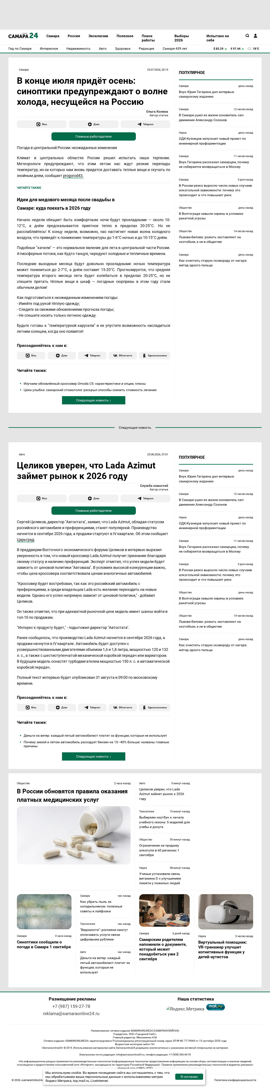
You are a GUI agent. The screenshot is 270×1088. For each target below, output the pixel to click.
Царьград (25, 539)
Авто (22, 454)
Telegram (148, 124)
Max (44, 124)
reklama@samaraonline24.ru (71, 1013)
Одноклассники (157, 355)
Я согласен (189, 1077)
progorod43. (73, 175)
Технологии (146, 811)
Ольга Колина (157, 111)
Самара (24, 69)
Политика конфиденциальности (235, 1080)
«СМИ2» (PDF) (144, 1068)
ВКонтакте (125, 355)
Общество (185, 207)
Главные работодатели (94, 136)
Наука (182, 132)
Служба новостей (154, 486)
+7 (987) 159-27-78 (71, 1006)
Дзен (96, 124)
